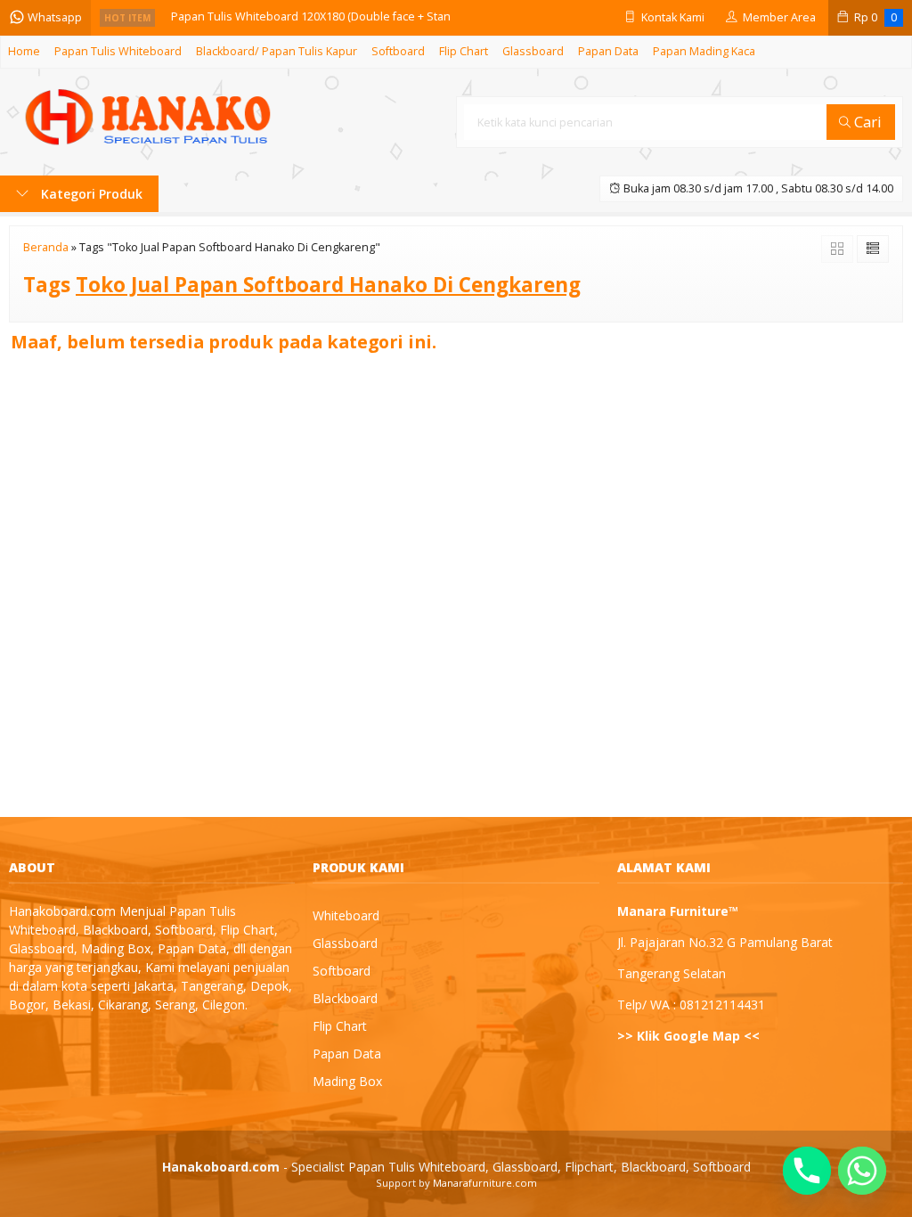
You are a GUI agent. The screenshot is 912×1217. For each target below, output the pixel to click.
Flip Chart (463, 51)
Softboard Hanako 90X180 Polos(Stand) (274, 18)
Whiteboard (346, 915)
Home (24, 51)
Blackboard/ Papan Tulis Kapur (276, 51)
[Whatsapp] (862, 1171)
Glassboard (533, 51)
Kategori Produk (89, 193)
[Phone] (807, 1171)
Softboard (398, 51)
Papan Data (608, 51)
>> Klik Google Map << (688, 1035)
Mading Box (347, 1081)
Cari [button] (866, 121)
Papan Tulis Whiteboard (118, 51)
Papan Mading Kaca (704, 51)
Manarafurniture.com (485, 1182)
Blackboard (345, 998)
